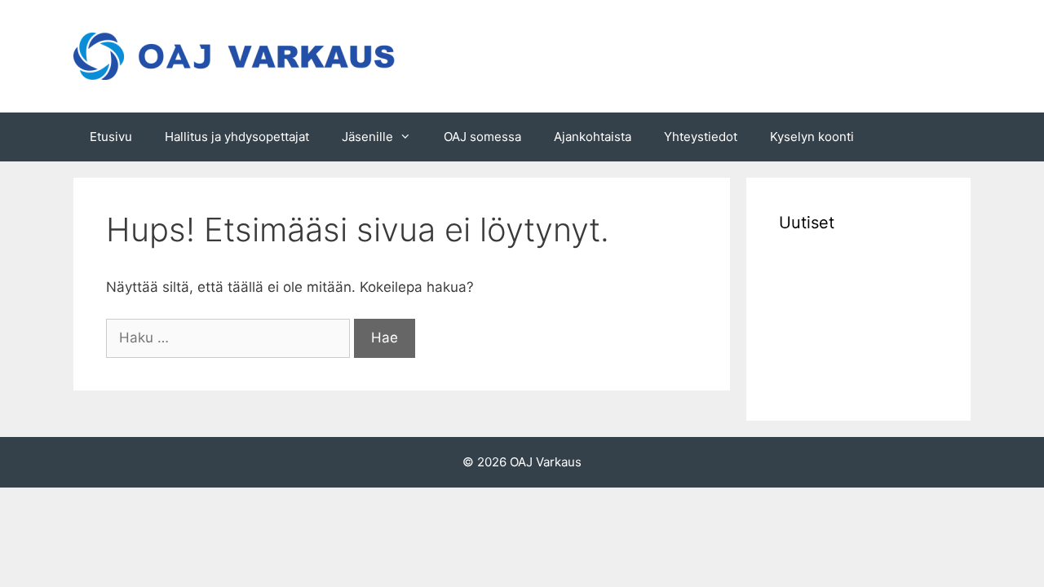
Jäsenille (367, 136)
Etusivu (111, 136)
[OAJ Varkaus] (236, 55)
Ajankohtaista (592, 136)
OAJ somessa (482, 136)
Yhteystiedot (700, 136)
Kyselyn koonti (812, 136)
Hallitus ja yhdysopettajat (237, 136)
